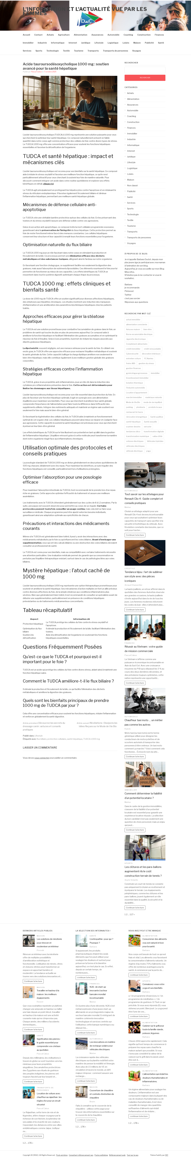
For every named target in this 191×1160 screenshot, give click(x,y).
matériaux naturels (153, 397)
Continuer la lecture (135, 535)
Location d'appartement (136, 392)
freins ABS (130, 363)
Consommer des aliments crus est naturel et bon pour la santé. (154, 943)
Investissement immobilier (137, 378)
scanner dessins (133, 426)
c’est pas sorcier (132, 298)
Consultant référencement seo (81, 1155)
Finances (159, 35)
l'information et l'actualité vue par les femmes (85, 11)
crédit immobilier (133, 349)
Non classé (132, 185)
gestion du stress (146, 363)
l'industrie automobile (135, 388)
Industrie (42, 43)
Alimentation (80, 35)
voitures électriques (134, 441)
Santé (161, 43)
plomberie (140, 407)
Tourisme (78, 51)
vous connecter (41, 758)
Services (27, 51)
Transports (93, 51)
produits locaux (155, 407)
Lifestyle (99, 43)
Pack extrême (62, 1155)
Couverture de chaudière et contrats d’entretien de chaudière (102, 1094)
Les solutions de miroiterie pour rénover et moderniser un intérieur (49, 943)
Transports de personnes (115, 51)
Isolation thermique (134, 383)
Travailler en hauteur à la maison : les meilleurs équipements (48, 994)
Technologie (52, 51)
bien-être (147, 329)
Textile (66, 51)
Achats (50, 35)
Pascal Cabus (36, 72)
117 (131, 914)
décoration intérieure (151, 354)
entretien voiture (133, 358)
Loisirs (126, 43)
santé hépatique (74, 739)
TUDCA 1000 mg (91, 739)
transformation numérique (137, 436)
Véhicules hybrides (155, 441)
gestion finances (133, 368)
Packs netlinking (101, 1155)
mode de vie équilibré (153, 402)
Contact (38, 35)
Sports (39, 51)
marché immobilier (134, 397)
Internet (73, 43)
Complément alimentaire (136, 344)
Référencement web (117, 1155)
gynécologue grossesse (136, 373)
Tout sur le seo (132, 1155)
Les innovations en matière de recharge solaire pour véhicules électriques (102, 1046)
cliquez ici (48, 184)
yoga (148, 451)
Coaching (128, 35)
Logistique (113, 43)
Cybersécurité (132, 354)
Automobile (113, 35)
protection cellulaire (56, 739)
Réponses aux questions (136, 302)
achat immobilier (133, 319)
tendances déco (133, 431)
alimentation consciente (136, 324)
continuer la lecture (86, 977)
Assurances (97, 35)
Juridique (85, 43)
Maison (137, 43)
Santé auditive (156, 417)
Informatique (57, 43)
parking (129, 407)
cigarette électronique (136, 339)
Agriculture (64, 35)
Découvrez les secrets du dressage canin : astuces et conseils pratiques (44, 726)
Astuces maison (133, 329)
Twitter (128, 295)
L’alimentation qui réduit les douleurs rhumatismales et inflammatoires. (155, 1078)
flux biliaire (42, 739)
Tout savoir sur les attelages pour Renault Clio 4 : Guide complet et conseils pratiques (144, 499)
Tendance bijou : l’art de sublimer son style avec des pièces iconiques (143, 576)
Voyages (136, 51)
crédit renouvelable (152, 349)
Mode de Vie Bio (133, 402)
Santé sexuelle (150, 422)
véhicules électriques (135, 446)
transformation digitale (154, 431)
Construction (144, 35)
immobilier (155, 373)
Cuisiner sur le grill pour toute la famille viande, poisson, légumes (153, 1030)
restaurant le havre (134, 412)
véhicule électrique (134, 451)
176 (30, 1143)
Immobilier (28, 43)
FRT (166, 1155)
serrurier (147, 426)
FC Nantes (148, 358)
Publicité (149, 43)
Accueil (26, 35)
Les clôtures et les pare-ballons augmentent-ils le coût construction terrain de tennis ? (143, 871)
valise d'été (157, 436)
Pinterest (129, 291)
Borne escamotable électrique (139, 334)
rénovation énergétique (136, 417)
